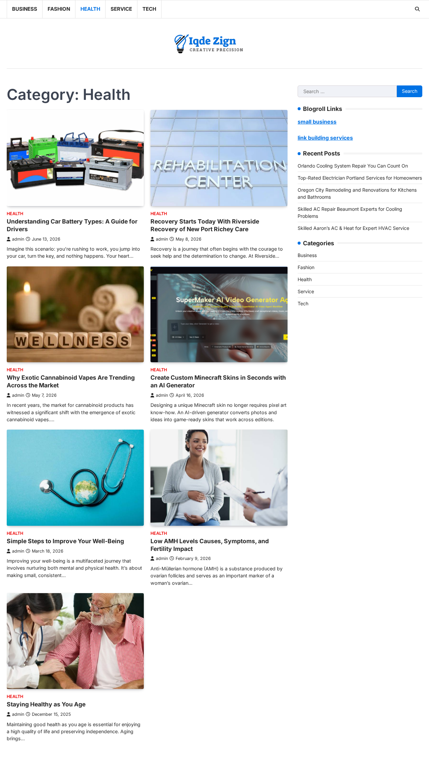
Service (121, 9)
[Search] (417, 9)
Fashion (59, 9)
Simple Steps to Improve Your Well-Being (65, 541)
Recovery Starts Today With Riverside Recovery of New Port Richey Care (204, 225)
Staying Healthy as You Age (46, 704)
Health (90, 9)
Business (24, 9)
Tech (149, 9)
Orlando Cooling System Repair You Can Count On (353, 165)
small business (317, 121)
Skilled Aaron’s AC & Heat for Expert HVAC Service (353, 228)
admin (18, 239)
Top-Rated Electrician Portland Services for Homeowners (360, 177)
